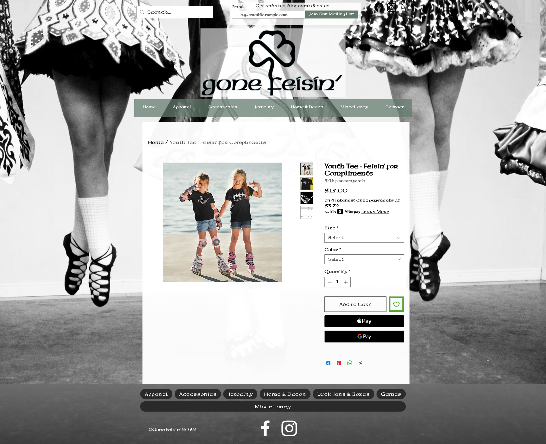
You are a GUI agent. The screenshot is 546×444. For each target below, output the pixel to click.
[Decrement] (328, 282)
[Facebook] (379, 7)
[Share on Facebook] (328, 363)
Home (156, 142)
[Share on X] (360, 363)
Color (332, 249)
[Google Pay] (364, 337)
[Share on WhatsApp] (349, 363)
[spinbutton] (337, 282)
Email (238, 7)
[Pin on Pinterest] (339, 363)
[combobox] (364, 238)
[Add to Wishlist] (396, 304)
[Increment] (346, 282)
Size (331, 228)
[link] (404, 7)
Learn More (375, 211)
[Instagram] (391, 7)
